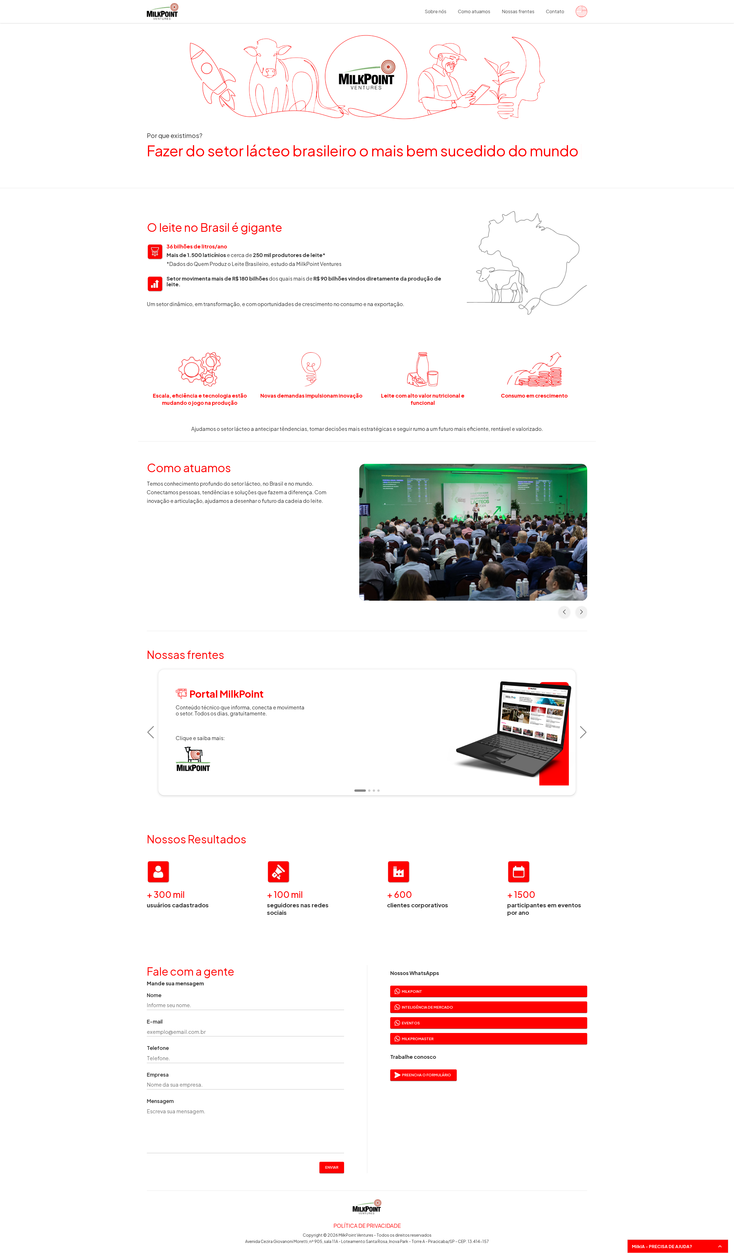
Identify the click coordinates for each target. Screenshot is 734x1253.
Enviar (331, 1167)
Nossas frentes (518, 11)
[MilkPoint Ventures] (578, 11)
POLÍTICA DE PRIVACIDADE (367, 1225)
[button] (151, 732)
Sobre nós (435, 11)
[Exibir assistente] (720, 1246)
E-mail (155, 1022)
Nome (154, 995)
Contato (555, 11)
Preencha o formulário (426, 1075)
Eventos (411, 1023)
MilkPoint (412, 991)
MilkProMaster (418, 1038)
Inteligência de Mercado (427, 1007)
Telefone (158, 1048)
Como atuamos (474, 11)
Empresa (158, 1075)
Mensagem (160, 1101)
